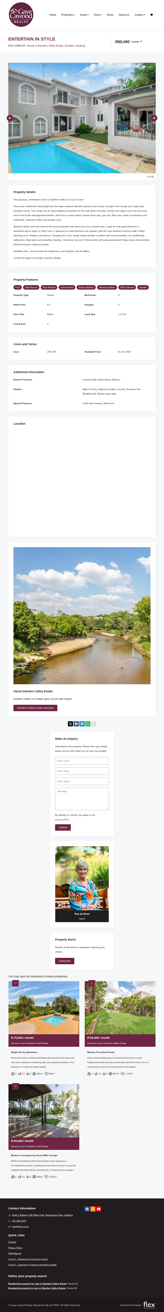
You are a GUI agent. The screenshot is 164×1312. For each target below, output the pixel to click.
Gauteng (80, 45)
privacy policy (62, 819)
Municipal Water (107, 287)
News (110, 14)
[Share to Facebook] (76, 724)
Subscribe (64, 961)
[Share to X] (70, 724)
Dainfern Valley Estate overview (35, 708)
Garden (143, 287)
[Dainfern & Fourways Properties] (21, 15)
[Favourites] (152, 14)
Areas (83, 14)
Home (52, 14)
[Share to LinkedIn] (82, 724)
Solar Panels (67, 287)
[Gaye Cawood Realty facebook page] (87, 1209)
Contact (139, 14)
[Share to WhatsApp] (87, 724)
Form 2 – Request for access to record (28, 1259)
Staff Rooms (31, 287)
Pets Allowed (49, 287)
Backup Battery (86, 287)
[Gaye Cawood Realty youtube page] (98, 1209)
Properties (67, 14)
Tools (97, 14)
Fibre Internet (127, 287)
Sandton (69, 45)
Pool (17, 287)
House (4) (73, 1283)
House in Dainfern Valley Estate (45, 45)
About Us (124, 14)
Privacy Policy (15, 1247)
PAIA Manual (14, 1253)
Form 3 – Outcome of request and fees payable (32, 1264)
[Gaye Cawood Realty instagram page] (92, 1209)
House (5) (72, 1288)
